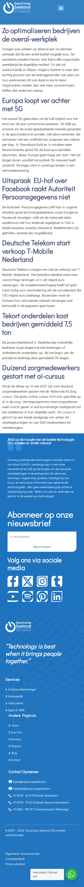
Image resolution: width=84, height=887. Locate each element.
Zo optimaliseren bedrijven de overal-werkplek (41, 34)
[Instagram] (42, 581)
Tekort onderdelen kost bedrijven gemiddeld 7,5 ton (37, 324)
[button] (60, 7)
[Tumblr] (56, 581)
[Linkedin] (56, 596)
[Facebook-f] (13, 581)
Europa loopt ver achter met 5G (36, 104)
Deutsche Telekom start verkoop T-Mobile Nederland (36, 251)
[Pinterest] (42, 596)
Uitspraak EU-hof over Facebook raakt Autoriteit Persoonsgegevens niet (38, 188)
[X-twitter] (27, 581)
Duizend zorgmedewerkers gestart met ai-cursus (41, 371)
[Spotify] (27, 596)
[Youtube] (13, 596)
